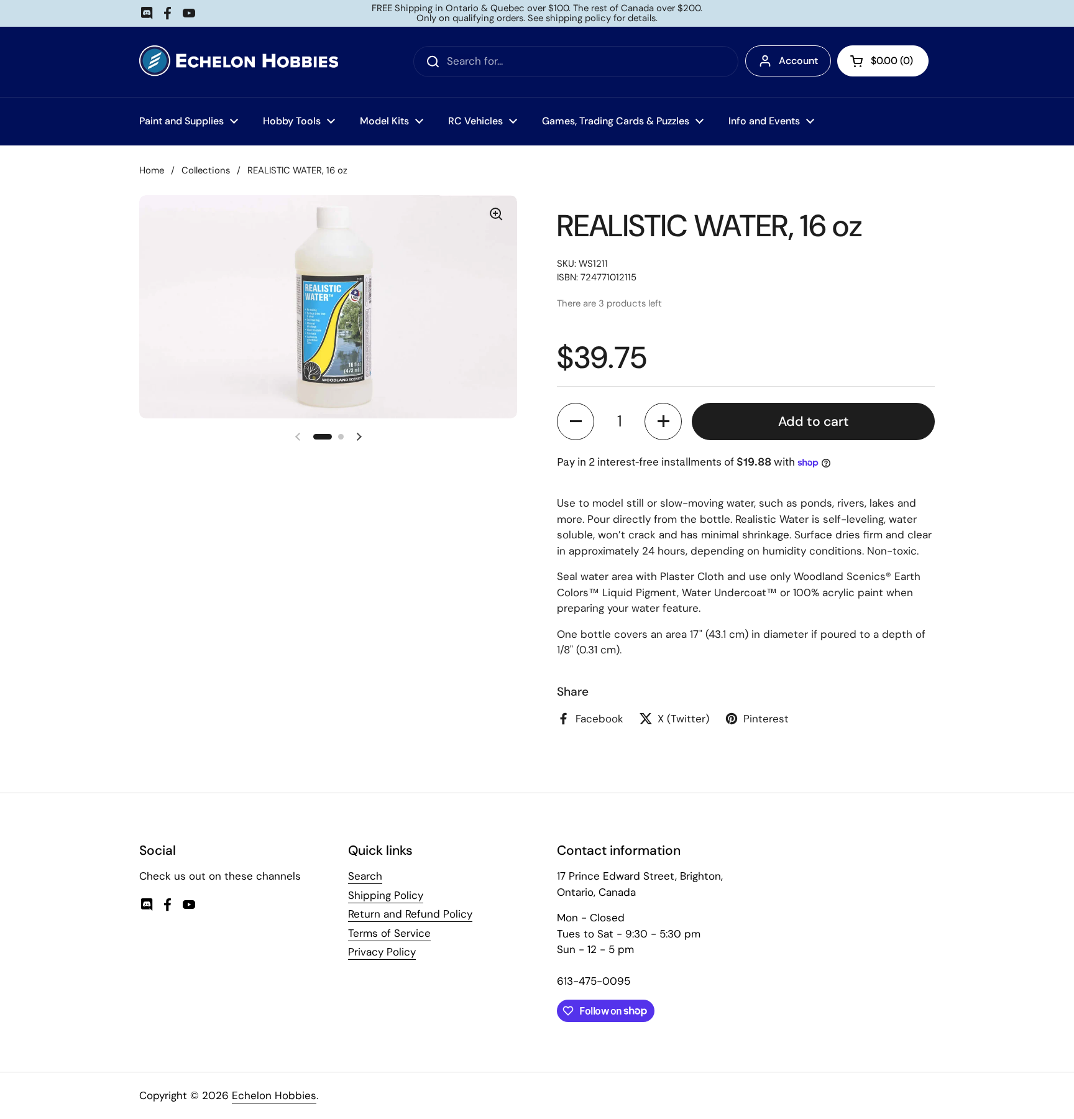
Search (365, 876)
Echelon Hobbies (274, 1095)
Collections (205, 170)
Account (798, 60)
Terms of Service (389, 933)
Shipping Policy (385, 895)
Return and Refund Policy (410, 914)
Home (151, 170)
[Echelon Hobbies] (238, 61)
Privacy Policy (382, 952)
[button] (575, 421)
